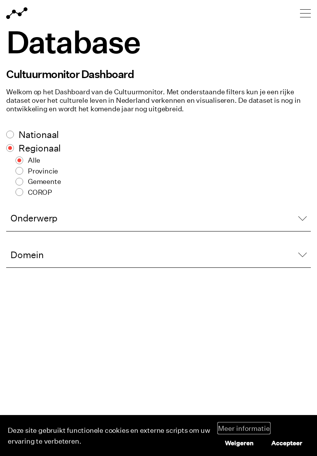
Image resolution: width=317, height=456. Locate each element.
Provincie (43, 171)
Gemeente (44, 181)
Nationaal (39, 134)
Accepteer (286, 443)
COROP (40, 192)
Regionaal (40, 148)
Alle (34, 160)
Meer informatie (244, 428)
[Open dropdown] (158, 218)
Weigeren (239, 443)
